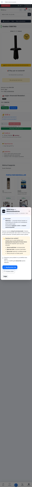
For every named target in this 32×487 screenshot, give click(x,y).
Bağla (5, 276)
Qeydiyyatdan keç (10, 267)
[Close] (29, 211)
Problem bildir (9, 271)
